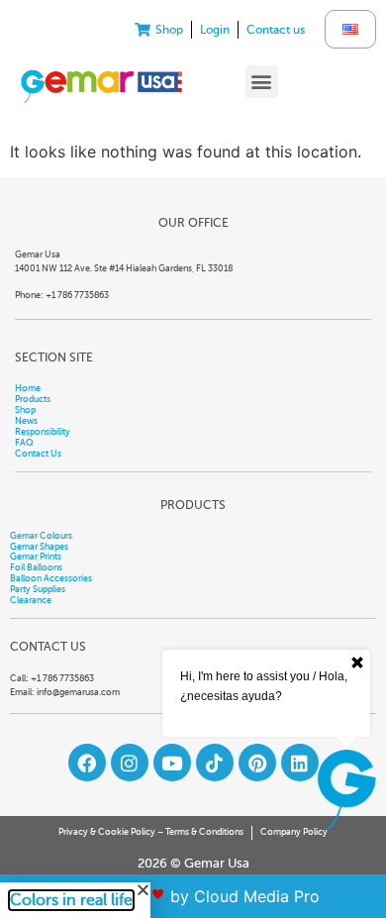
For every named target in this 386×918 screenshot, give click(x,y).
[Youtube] (172, 762)
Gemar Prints (35, 556)
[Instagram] (129, 762)
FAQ (24, 443)
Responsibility (42, 432)
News (26, 421)
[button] (261, 81)
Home (28, 388)
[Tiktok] (215, 762)
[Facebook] (87, 762)
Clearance (30, 600)
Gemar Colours (41, 536)
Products (32, 399)
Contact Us (38, 454)
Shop (25, 410)
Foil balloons (36, 567)
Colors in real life (71, 900)
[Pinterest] (257, 762)
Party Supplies (37, 589)
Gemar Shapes (39, 547)
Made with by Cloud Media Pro (193, 896)
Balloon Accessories (51, 578)
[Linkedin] (300, 762)
